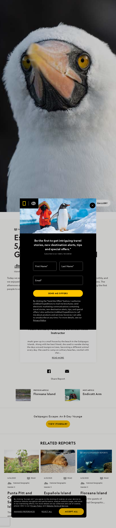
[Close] (92, 205)
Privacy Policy (39, 320)
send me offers (58, 293)
